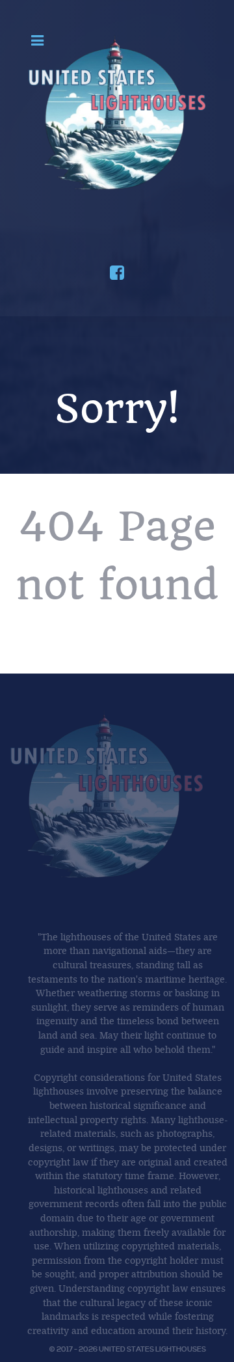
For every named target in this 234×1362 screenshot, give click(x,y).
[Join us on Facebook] (117, 275)
